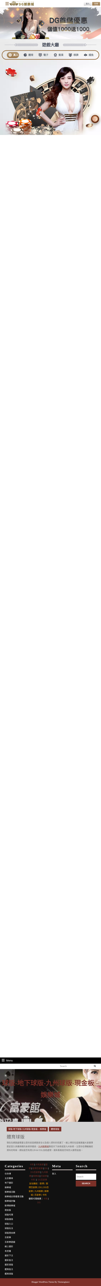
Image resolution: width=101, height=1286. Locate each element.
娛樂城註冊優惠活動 (14, 1196)
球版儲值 (9, 1219)
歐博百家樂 (37, 1168)
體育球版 (9, 1274)
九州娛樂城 (43, 1146)
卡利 (32, 1164)
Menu (9, 1060)
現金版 (8, 1210)
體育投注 (9, 1269)
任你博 (8, 1174)
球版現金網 (10, 1233)
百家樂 (8, 1237)
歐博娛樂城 (10, 1205)
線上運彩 (9, 1246)
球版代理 (9, 1215)
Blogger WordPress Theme (43, 1282)
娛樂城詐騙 (10, 1201)
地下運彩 (9, 1183)
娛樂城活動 (10, 1192)
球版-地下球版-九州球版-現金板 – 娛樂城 (27, 1129)
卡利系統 (40, 1164)
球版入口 (9, 1224)
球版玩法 (9, 1228)
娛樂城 (8, 1187)
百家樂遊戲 (10, 1242)
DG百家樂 (35, 1172)
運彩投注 (9, 1260)
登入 (54, 1174)
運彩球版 (9, 1264)
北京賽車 (9, 1178)
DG (46, 1168)
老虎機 (8, 1251)
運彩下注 (9, 1255)
